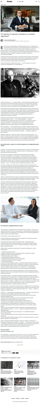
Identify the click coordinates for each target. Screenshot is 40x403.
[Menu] (1, 1)
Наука (5, 4)
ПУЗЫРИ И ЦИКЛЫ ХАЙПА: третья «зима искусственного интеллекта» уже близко (6, 372)
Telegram (18, 398)
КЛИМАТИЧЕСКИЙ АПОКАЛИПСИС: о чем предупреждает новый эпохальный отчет (31, 373)
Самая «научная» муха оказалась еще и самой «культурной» (18, 372)
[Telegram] (19, 1)
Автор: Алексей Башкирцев (9, 40)
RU (36, 1)
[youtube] (22, 1)
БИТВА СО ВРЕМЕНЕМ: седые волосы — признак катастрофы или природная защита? (6, 389)
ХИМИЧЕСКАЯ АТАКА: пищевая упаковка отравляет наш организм (33, 388)
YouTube (27, 398)
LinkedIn (22, 398)
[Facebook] (17, 1)
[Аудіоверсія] (7, 365)
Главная (2, 4)
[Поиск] (39, 1)
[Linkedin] (21, 1)
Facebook (13, 398)
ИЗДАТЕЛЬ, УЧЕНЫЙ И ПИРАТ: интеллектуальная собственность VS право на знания (19, 389)
